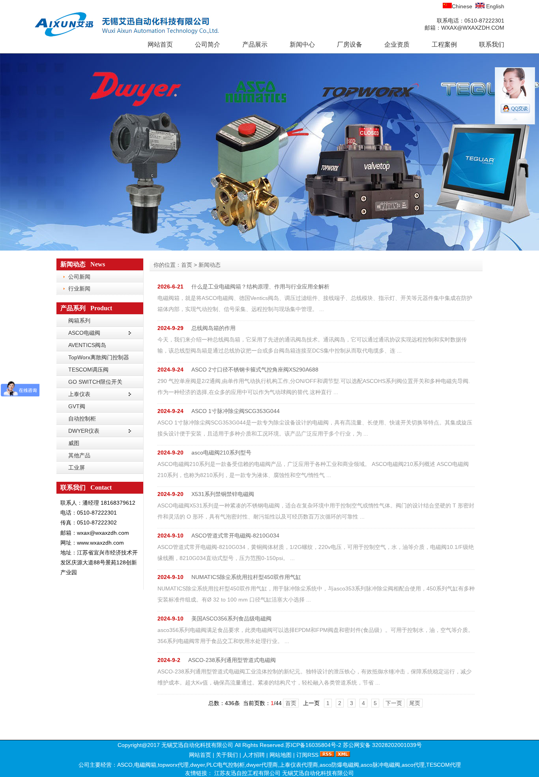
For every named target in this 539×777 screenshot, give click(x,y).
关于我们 (227, 755)
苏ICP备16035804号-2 (313, 745)
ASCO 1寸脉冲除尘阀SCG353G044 (235, 411)
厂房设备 (349, 44)
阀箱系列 (79, 320)
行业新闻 (79, 288)
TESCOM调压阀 (88, 369)
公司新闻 (79, 276)
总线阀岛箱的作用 (213, 328)
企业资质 (397, 44)
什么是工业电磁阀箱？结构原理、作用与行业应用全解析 (260, 286)
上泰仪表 (79, 394)
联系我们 (491, 44)
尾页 (414, 703)
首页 (186, 265)
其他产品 (79, 455)
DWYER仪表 (83, 431)
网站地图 (281, 755)
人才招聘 (254, 755)
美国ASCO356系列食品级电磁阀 (231, 618)
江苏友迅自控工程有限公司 (248, 773)
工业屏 (76, 467)
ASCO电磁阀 (84, 333)
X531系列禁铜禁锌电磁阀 (222, 494)
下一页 (394, 703)
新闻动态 (209, 265)
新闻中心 (302, 44)
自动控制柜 (82, 418)
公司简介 (207, 44)
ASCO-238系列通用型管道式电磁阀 (232, 660)
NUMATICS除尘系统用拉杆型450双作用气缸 (246, 577)
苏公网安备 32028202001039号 (382, 745)
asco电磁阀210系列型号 (221, 452)
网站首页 (160, 44)
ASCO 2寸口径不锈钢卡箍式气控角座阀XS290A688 (254, 369)
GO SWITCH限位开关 (95, 382)
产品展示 (255, 44)
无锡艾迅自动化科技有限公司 (318, 773)
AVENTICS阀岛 (87, 345)
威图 (73, 443)
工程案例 (444, 44)
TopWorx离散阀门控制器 (98, 357)
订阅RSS (307, 755)
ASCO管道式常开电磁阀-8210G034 (235, 535)
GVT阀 (76, 406)
